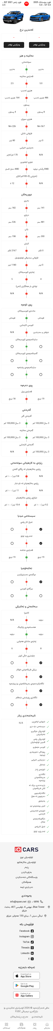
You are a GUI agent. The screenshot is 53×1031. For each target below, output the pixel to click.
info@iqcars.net (18, 902)
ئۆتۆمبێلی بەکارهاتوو (26, 862)
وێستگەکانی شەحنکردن (26, 877)
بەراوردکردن (26, 872)
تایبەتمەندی (37, 1017)
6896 (36, 902)
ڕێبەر (26, 867)
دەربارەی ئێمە (26, 887)
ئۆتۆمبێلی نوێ (26, 857)
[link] (26, 975)
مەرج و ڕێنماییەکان (19, 1017)
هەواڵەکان (26, 882)
